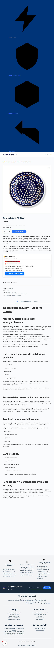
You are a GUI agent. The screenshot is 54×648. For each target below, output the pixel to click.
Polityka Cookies (21, 645)
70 (8, 290)
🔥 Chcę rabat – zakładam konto (14, 273)
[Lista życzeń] (45, 154)
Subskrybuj (47, 587)
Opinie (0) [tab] (36, 301)
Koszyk (40, 616)
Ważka (14, 292)
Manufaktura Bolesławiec (14, 295)
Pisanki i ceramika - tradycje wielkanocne (14, 635)
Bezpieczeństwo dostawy (14, 617)
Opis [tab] (17, 301)
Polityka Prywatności (31, 645)
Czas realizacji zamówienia (14, 613)
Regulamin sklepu (40, 630)
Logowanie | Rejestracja (40, 614)
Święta (25, 293)
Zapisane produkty (40, 617)
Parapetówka (19, 293)
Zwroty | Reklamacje (14, 616)
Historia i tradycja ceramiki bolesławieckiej (14, 631)
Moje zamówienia (40, 619)
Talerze (11, 288)
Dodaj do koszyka (19, 231)
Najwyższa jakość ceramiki (14, 619)
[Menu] (50, 154)
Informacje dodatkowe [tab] (26, 301)
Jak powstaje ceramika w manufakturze (14, 633)
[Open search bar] (16, 154)
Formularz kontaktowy (40, 628)
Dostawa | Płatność (14, 614)
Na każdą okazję (11, 293)
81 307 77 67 (30, 603)
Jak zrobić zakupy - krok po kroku (40, 613)
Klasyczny (10, 292)
